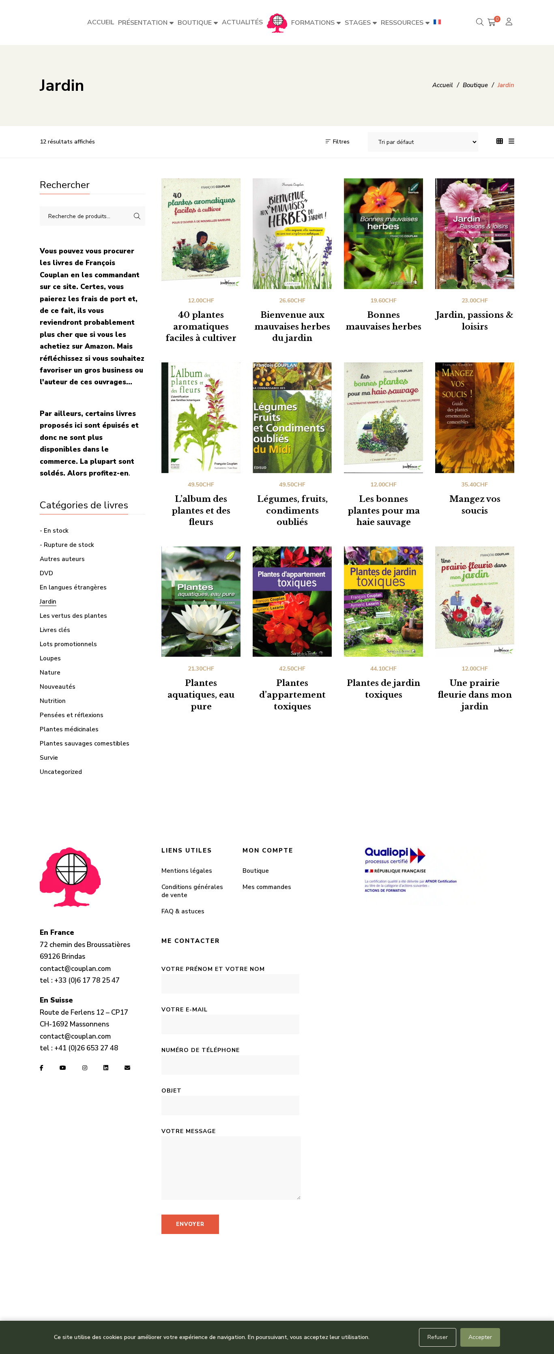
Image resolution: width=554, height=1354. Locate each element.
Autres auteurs (62, 559)
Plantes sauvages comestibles (84, 743)
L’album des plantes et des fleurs (201, 510)
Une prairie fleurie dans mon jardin (475, 694)
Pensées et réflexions (71, 715)
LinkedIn (105, 1068)
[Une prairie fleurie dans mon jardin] (474, 601)
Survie (49, 758)
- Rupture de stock (67, 545)
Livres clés (55, 630)
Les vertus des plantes (73, 616)
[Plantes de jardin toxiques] (383, 601)
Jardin (48, 602)
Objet (171, 1091)
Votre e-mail (184, 1009)
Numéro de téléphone (200, 1050)
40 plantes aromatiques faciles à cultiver (200, 326)
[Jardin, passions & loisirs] (474, 233)
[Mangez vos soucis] (474, 417)
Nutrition (53, 701)
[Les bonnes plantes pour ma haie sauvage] (383, 417)
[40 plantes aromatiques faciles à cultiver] (200, 233)
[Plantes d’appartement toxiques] (292, 601)
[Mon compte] (510, 22)
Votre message (188, 1131)
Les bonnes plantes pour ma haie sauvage (384, 510)
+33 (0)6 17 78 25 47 (87, 980)
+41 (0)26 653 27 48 (86, 1048)
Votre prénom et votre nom (213, 969)
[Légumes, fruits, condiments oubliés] (292, 417)
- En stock (54, 531)
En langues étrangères (73, 587)
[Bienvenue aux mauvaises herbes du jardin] (292, 233)
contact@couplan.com (75, 968)
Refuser (437, 1337)
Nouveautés (57, 687)
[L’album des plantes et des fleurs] (200, 417)
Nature (50, 672)
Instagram (84, 1068)
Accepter (480, 1337)
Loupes (50, 658)
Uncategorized (61, 772)
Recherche (137, 216)
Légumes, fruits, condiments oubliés (292, 510)
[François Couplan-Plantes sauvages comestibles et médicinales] (277, 22)
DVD (46, 573)
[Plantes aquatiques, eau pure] (200, 601)
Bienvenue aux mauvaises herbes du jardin (292, 326)
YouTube (63, 1068)
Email (127, 1068)
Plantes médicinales (69, 729)
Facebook (41, 1068)
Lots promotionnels (68, 644)
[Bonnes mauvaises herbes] (383, 233)
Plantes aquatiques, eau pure (200, 694)
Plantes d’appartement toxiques (292, 694)
